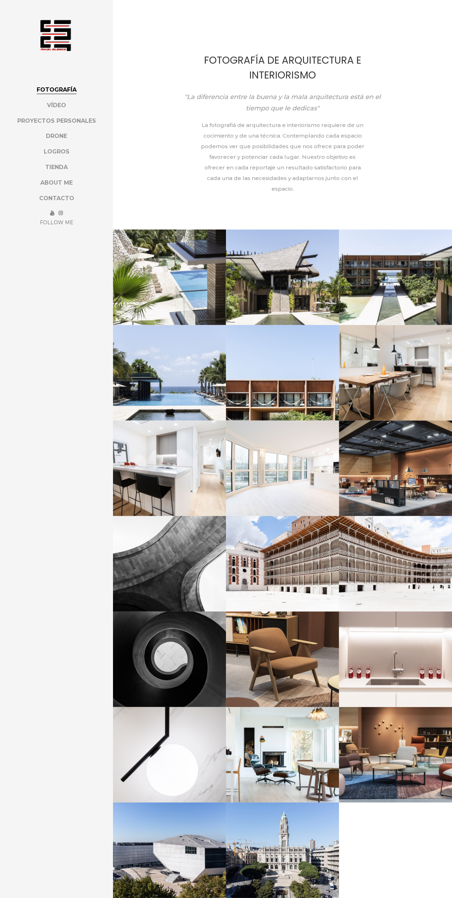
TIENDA (56, 167)
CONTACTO (56, 198)
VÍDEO (56, 105)
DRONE (56, 136)
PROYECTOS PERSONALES (56, 120)
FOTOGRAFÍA (57, 89)
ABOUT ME (56, 182)
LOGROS (57, 151)
